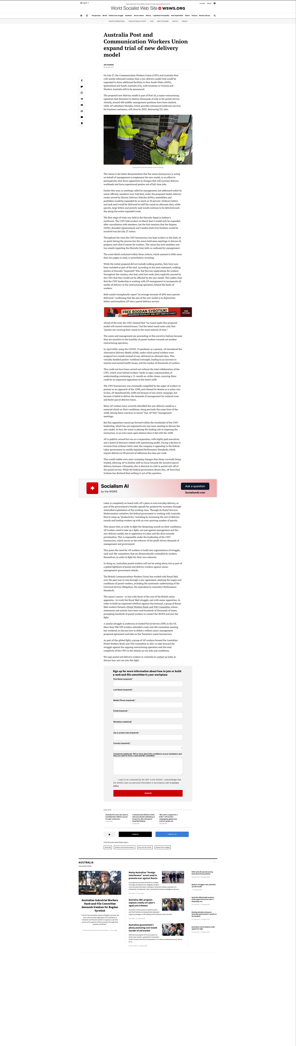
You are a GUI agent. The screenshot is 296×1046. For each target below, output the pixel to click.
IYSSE (151, 21)
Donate (184, 21)
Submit (148, 793)
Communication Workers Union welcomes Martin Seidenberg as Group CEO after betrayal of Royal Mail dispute (143, 818)
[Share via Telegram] (82, 99)
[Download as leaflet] (82, 111)
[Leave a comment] (82, 117)
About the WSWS (162, 21)
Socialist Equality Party (137, 21)
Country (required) (121, 743)
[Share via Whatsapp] (82, 93)
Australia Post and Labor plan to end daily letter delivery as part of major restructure (116, 817)
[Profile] (215, 4)
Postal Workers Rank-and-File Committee (148, 607)
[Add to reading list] (82, 123)
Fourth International (117, 21)
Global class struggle (163, 847)
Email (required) (120, 711)
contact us (162, 656)
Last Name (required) (122, 690)
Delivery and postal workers (124, 847)
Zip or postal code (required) (125, 733)
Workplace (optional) (122, 722)
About (209, 3)
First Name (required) (122, 679)
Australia (108, 847)
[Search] (214, 16)
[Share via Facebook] (82, 80)
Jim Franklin (109, 64)
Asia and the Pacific (145, 847)
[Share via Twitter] (82, 87)
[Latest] (87, 16)
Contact (202, 3)
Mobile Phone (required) (123, 700)
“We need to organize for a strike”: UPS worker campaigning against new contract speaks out (168, 818)
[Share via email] (82, 105)
